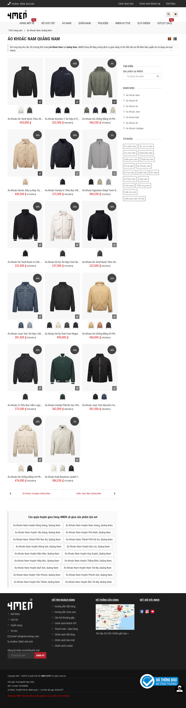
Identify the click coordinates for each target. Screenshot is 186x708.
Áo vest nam (130, 153)
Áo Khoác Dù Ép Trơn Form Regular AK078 (62, 333)
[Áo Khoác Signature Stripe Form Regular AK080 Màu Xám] (108, 182)
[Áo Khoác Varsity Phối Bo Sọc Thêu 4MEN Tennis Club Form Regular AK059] (62, 367)
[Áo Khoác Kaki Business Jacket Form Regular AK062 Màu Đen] (71, 468)
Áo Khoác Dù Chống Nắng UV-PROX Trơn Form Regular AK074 (100, 118)
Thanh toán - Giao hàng (66, 628)
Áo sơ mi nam (146, 146)
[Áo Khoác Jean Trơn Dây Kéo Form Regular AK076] (100, 367)
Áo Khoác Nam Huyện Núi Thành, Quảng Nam (37, 581)
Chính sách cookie (64, 645)
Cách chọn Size (126, 3)
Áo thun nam (130, 179)
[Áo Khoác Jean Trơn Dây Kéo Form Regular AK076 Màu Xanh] (104, 396)
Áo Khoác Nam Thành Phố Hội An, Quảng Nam (89, 539)
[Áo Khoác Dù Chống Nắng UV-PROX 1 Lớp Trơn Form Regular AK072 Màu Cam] (100, 325)
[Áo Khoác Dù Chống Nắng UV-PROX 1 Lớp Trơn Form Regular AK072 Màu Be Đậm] (91, 325)
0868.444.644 (27, 3)
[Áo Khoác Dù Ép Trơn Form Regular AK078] (62, 295)
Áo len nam (129, 172)
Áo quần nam (130, 146)
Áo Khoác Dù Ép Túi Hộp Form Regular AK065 (62, 262)
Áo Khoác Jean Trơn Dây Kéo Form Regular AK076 (100, 405)
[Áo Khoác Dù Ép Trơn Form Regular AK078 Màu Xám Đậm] (67, 325)
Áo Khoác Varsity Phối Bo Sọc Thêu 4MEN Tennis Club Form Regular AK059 (62, 405)
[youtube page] (152, 611)
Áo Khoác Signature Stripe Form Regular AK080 (100, 190)
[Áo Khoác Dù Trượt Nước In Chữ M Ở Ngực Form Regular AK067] (25, 224)
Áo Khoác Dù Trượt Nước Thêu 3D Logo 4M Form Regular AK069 (100, 262)
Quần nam (142, 172)
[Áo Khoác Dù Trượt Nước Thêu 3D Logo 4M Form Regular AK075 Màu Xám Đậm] (30, 110)
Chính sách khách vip (149, 3)
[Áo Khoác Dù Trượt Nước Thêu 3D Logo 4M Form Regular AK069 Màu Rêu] (100, 253)
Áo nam (154, 172)
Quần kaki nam (146, 153)
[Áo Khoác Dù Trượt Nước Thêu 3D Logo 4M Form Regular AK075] (25, 81)
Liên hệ (14, 619)
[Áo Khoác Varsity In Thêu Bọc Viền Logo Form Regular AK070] (62, 152)
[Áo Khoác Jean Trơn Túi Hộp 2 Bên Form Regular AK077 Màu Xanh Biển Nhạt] (30, 325)
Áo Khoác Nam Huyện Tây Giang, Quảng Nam (37, 532)
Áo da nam (129, 166)
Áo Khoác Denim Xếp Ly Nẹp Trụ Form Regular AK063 (25, 190)
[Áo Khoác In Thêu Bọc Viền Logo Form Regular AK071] (25, 367)
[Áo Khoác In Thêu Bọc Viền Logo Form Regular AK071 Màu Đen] (25, 396)
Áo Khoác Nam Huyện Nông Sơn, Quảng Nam (38, 546)
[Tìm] (157, 76)
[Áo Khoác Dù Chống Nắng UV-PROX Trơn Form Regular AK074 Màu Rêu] (87, 110)
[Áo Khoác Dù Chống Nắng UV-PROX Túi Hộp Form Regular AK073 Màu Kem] (21, 468)
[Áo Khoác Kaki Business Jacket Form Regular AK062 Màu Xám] (62, 468)
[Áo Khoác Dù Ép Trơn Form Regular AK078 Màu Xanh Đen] (76, 325)
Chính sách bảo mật (65, 640)
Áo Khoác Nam (133, 95)
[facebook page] (141, 611)
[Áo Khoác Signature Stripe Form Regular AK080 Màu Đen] (91, 182)
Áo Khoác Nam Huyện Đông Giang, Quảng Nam (36, 525)
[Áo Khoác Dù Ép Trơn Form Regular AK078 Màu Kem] (58, 325)
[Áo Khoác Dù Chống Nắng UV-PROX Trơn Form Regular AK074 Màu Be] (113, 110)
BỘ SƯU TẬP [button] (48, 23)
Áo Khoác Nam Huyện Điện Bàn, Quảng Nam (37, 553)
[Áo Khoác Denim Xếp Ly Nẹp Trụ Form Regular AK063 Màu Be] (25, 182)
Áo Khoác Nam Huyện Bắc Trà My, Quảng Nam (88, 581)
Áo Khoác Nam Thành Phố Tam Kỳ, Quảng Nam (37, 539)
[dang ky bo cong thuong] (159, 681)
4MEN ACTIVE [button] (122, 23)
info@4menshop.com (28, 636)
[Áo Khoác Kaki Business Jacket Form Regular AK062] (62, 439)
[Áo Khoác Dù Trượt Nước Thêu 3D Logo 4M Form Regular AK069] (100, 224)
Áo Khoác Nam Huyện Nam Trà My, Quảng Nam (88, 567)
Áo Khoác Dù (132, 123)
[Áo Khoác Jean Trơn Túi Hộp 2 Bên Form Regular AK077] (25, 295)
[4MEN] (17, 16)
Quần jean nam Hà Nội (134, 198)
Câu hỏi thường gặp (64, 617)
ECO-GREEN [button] (144, 23)
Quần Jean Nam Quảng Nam (88, 493)
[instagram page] (147, 611)
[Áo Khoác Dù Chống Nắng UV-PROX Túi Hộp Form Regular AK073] (25, 439)
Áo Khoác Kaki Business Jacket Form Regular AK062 (62, 476)
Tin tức (14, 630)
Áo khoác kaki (132, 117)
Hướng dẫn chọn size (65, 612)
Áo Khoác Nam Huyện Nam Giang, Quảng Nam (89, 525)
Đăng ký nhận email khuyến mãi (24, 650)
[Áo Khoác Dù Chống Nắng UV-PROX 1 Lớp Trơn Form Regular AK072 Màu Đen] (108, 325)
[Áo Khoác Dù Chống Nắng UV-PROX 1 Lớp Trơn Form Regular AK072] (100, 295)
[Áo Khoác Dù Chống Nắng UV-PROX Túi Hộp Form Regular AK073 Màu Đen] (30, 468)
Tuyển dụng (16, 625)
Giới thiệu (170, 3)
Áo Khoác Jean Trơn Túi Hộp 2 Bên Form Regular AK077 (25, 333)
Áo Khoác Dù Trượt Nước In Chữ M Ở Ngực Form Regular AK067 (25, 262)
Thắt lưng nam (143, 185)
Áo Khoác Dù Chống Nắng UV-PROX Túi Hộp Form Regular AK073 (25, 476)
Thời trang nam (16, 30)
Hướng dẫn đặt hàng (65, 606)
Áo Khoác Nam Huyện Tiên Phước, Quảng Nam (36, 574)
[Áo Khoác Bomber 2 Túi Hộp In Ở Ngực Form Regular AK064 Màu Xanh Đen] (58, 110)
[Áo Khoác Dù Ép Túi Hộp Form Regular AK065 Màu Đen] (62, 253)
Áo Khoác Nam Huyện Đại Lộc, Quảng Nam (88, 546)
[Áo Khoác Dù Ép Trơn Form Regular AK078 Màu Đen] (49, 325)
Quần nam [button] (84, 23)
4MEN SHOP (46, 676)
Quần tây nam (147, 159)
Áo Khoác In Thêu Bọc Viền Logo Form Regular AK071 (25, 405)
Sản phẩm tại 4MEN (133, 71)
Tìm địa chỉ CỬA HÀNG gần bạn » (112, 633)
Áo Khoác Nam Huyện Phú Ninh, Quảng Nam (88, 532)
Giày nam (143, 179)
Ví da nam (128, 185)
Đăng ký (40, 655)
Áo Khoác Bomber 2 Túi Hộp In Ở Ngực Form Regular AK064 (62, 118)
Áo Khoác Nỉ (132, 100)
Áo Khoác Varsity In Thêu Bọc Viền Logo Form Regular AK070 (62, 190)
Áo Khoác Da (132, 106)
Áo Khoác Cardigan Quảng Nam (36, 493)
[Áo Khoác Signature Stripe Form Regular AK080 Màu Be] (100, 182)
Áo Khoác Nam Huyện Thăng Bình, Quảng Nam (88, 560)
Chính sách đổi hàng (65, 634)
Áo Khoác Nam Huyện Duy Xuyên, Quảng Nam (88, 553)
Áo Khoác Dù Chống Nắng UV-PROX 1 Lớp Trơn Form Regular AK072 (100, 333)
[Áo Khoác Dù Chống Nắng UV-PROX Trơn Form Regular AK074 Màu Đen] (104, 110)
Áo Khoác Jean (133, 111)
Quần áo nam (130, 192)
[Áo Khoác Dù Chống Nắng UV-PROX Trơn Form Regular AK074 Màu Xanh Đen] (95, 110)
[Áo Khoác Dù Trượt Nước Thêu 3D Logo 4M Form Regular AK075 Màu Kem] (21, 110)
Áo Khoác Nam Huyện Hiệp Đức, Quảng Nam (36, 560)
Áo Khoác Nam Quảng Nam (39, 30)
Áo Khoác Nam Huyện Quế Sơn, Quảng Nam (36, 567)
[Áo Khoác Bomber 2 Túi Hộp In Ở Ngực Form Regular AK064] (62, 81)
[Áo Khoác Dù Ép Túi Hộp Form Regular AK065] (62, 224)
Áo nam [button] (66, 23)
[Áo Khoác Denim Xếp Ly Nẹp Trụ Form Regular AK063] (25, 152)
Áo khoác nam (144, 166)
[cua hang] (115, 617)
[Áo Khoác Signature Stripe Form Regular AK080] (100, 152)
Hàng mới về (27, 22)
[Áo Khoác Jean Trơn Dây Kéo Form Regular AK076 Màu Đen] (95, 396)
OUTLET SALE (165, 22)
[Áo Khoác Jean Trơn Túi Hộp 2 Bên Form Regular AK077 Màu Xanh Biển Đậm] (21, 325)
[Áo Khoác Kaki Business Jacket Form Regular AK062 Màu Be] (54, 468)
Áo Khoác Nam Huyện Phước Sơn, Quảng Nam (89, 574)
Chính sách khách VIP (65, 623)
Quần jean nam (131, 159)
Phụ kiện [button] (103, 23)
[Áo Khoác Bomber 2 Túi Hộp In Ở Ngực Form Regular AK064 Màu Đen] (67, 110)
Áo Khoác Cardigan (134, 128)
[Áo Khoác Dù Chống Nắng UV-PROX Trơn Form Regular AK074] (100, 81)
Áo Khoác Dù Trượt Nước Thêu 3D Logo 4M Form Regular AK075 (25, 118)
